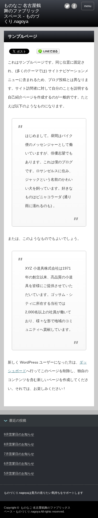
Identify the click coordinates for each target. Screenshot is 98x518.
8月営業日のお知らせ (19, 444)
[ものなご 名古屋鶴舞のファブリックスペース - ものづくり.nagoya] (23, 13)
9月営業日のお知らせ (19, 434)
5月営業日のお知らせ (19, 473)
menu (87, 6)
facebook (74, 6)
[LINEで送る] (48, 51)
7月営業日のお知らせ (19, 454)
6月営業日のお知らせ (19, 463)
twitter (67, 6)
